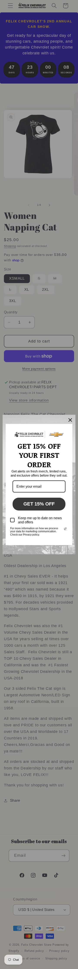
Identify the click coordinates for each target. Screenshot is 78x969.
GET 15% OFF (39, 504)
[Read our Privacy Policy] (65, 528)
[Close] (70, 420)
